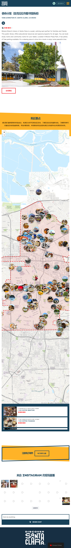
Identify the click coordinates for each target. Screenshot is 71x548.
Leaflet (51, 403)
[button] (25, 217)
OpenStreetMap (59, 403)
